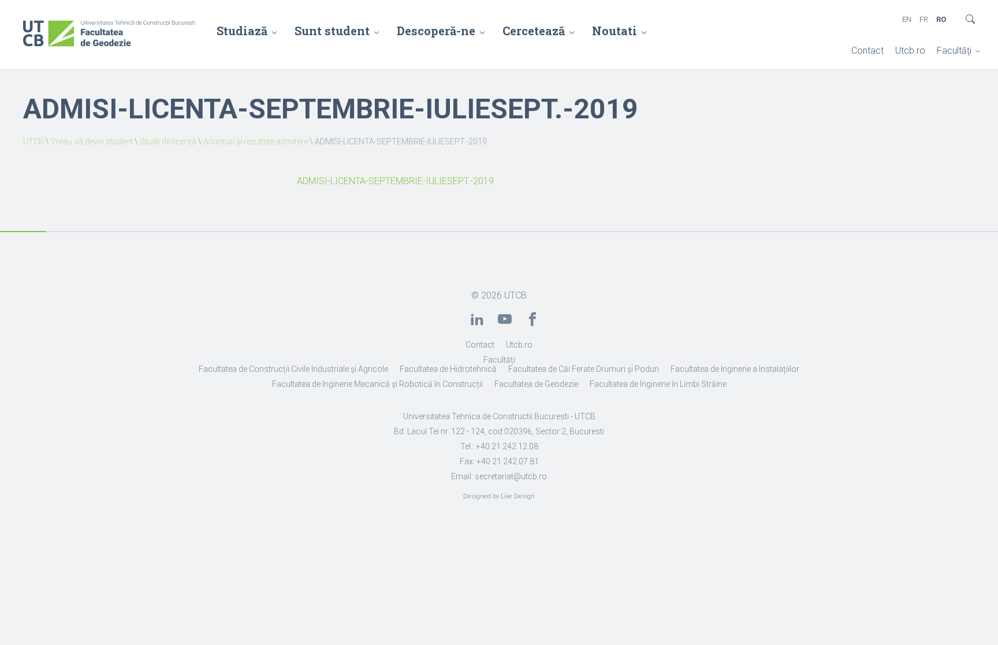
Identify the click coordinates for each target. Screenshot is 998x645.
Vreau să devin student (92, 141)
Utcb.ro (910, 50)
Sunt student (332, 30)
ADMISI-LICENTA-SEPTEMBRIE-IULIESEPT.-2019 (395, 181)
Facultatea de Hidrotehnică (448, 369)
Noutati (614, 30)
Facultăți (954, 50)
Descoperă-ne (436, 30)
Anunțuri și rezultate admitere (255, 141)
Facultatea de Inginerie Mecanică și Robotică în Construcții (377, 384)
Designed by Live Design (499, 496)
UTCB (33, 141)
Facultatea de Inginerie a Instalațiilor (735, 369)
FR (923, 19)
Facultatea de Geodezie (536, 384)
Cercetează (533, 30)
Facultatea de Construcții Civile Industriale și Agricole (293, 369)
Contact (867, 50)
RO (941, 19)
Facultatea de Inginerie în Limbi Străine (658, 384)
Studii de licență (168, 141)
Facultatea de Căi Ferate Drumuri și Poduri (583, 369)
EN (906, 19)
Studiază (242, 30)
